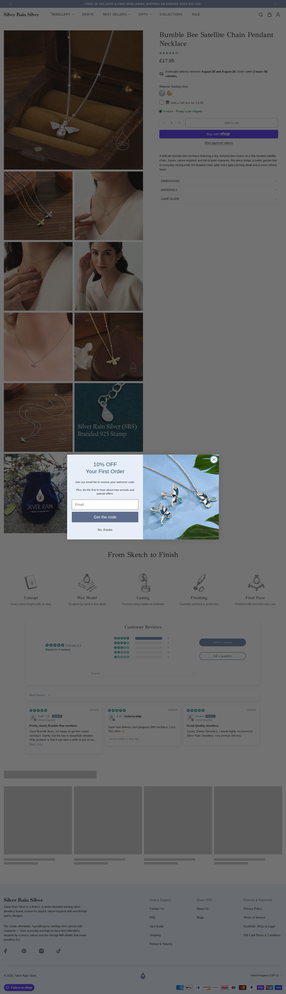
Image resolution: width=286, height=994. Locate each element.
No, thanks (105, 529)
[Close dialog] (214, 459)
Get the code (105, 517)
